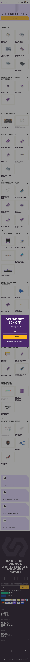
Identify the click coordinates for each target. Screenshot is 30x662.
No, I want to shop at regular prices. (15, 341)
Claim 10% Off (15, 337)
